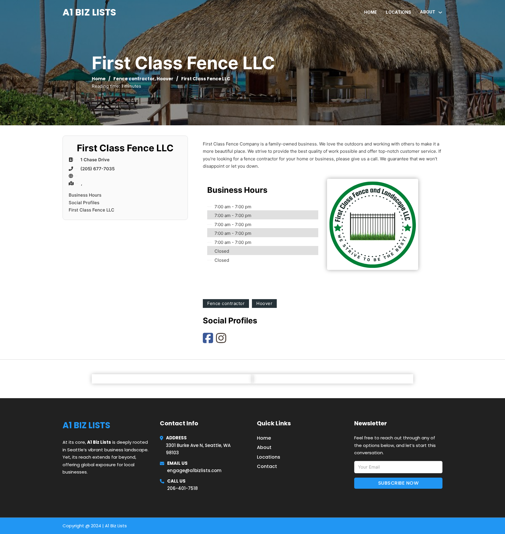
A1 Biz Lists (89, 12)
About (264, 447)
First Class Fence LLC (91, 210)
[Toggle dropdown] (440, 12)
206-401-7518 (182, 488)
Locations (398, 12)
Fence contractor (134, 79)
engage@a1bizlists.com (194, 470)
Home (370, 12)
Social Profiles (84, 202)
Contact (267, 466)
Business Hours (85, 195)
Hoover (165, 79)
